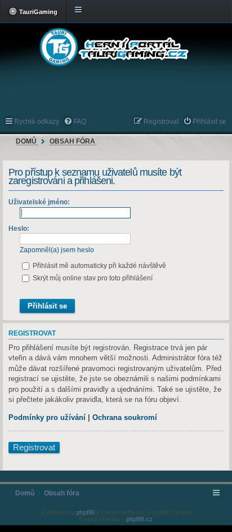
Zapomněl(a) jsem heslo (57, 250)
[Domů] (116, 47)
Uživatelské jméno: (39, 202)
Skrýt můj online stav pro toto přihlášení (92, 278)
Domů (26, 141)
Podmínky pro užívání (47, 417)
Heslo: (18, 229)
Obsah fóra (72, 141)
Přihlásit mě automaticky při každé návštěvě (98, 266)
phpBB (86, 512)
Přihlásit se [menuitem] (209, 122)
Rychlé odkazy (36, 122)
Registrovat (34, 447)
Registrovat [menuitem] (161, 122)
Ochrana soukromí (124, 417)
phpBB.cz (139, 519)
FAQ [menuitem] (79, 122)
